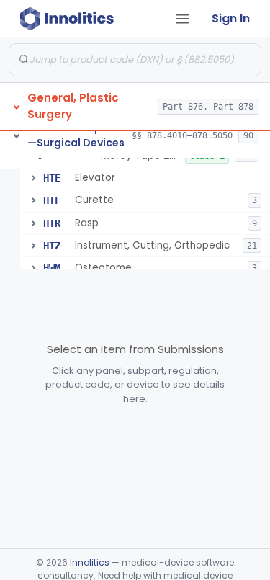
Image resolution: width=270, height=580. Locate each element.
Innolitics (89, 562)
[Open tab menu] (182, 18)
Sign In (231, 18)
